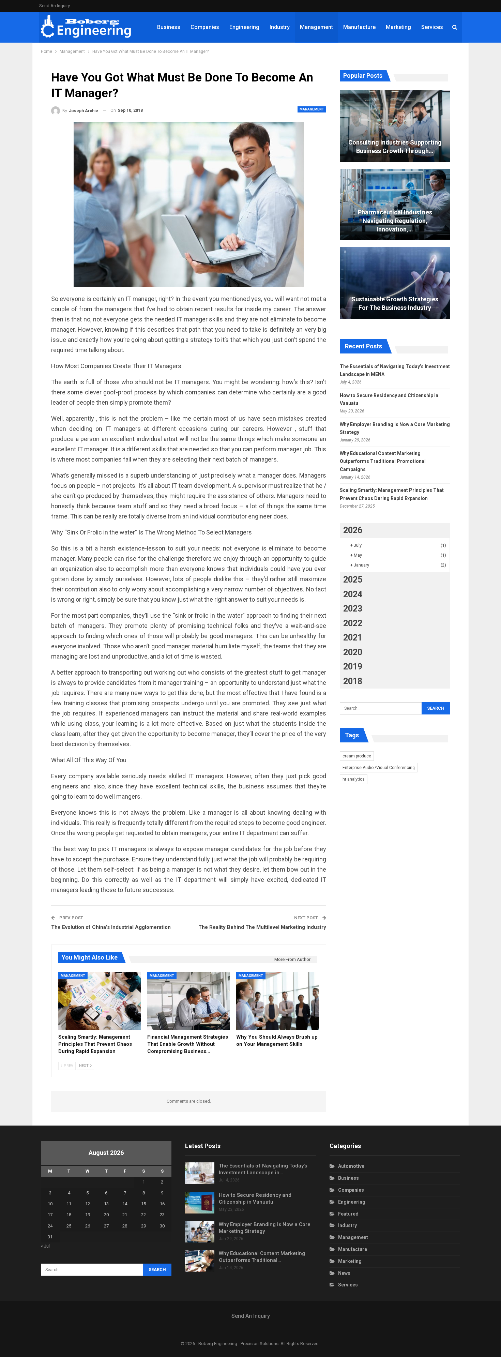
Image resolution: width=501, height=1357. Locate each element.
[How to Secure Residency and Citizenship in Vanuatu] (199, 1202)
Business (168, 27)
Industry (280, 27)
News (344, 1273)
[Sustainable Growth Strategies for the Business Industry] (395, 283)
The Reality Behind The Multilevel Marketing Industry (262, 927)
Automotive (351, 1166)
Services (432, 27)
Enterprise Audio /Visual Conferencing (379, 767)
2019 (352, 667)
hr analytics (354, 779)
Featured (348, 1214)
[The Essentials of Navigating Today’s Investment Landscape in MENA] (199, 1173)
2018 (352, 681)
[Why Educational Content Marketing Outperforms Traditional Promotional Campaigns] (199, 1261)
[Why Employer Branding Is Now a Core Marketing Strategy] (199, 1232)
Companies (205, 27)
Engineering (244, 27)
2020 (352, 652)
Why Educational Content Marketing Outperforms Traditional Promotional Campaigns (383, 461)
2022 (352, 623)
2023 (352, 609)
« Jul (45, 1246)
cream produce (357, 756)
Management (316, 27)
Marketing (398, 27)
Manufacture (359, 27)
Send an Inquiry (54, 5)
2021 (352, 638)
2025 (352, 580)
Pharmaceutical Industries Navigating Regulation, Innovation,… (395, 221)
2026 (352, 530)
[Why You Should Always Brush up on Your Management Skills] (277, 1001)
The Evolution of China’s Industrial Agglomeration (111, 927)
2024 (352, 594)
